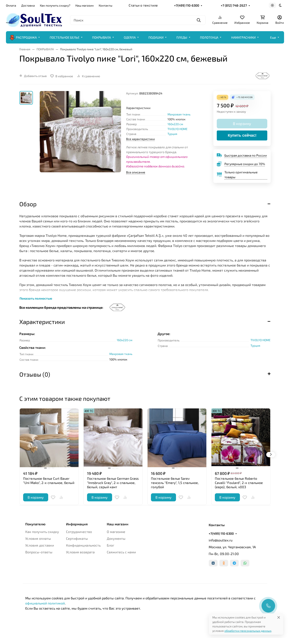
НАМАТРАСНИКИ (243, 37)
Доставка (28, 5)
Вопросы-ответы (38, 552)
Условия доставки (39, 545)
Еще (273, 37)
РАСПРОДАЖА (26, 37)
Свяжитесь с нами (121, 552)
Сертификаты (77, 538)
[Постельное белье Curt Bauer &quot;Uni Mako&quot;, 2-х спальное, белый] (49, 437)
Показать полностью (36, 298)
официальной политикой (45, 603)
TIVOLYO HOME (177, 129)
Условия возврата (80, 552)
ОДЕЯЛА (130, 37)
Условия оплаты (38, 538)
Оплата (11, 5)
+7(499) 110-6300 (186, 5)
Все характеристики (140, 139)
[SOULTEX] (34, 19)
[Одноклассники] (223, 563)
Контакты (105, 5)
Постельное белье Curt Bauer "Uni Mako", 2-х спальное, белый (48, 480)
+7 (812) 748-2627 (234, 5)
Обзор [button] (28, 204)
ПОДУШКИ (155, 37)
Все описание (135, 172)
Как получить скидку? (55, 5)
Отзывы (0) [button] (34, 374)
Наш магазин (84, 5)
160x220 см (175, 124)
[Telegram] (234, 563)
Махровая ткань (179, 114)
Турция (172, 134)
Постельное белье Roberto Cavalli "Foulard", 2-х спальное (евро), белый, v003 (239, 482)
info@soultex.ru (220, 540)
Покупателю (35, 524)
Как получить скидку (42, 532)
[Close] (278, 617)
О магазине (116, 532)
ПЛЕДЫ (181, 37)
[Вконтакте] (213, 563)
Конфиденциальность (83, 545)
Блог (110, 545)
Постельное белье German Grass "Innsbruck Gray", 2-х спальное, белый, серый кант (113, 482)
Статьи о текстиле (143, 5)
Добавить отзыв (35, 76)
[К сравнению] (61, 497)
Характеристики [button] (42, 321)
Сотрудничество (79, 532)
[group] (80, 142)
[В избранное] (53, 497)
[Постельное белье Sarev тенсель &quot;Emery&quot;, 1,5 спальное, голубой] (177, 437)
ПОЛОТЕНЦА (209, 37)
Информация (77, 524)
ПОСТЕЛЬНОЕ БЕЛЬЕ (64, 37)
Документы (116, 538)
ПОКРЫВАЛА (101, 37)
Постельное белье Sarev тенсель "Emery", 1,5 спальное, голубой (175, 482)
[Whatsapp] (245, 563)
